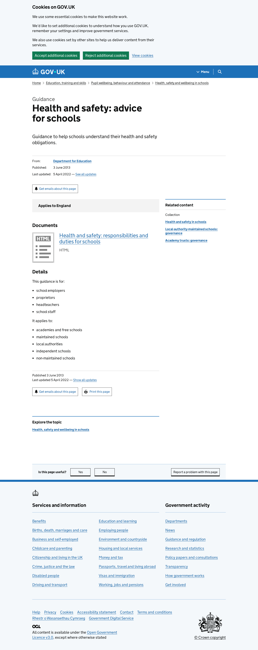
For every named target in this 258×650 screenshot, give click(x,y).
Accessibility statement (96, 612)
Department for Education (72, 161)
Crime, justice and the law (53, 566)
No (109, 472)
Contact (126, 612)
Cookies (66, 612)
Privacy (50, 612)
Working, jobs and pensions (121, 584)
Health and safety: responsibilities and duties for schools (103, 238)
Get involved (175, 584)
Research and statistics (184, 548)
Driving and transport (49, 584)
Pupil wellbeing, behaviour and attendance (120, 83)
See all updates (85, 174)
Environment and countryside (123, 539)
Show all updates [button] (85, 380)
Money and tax (111, 557)
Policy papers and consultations (191, 557)
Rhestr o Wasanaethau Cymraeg (58, 618)
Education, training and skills (66, 83)
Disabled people (45, 575)
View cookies (142, 55)
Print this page (99, 392)
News (170, 530)
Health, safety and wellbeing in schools (182, 83)
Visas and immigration (117, 575)
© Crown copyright (210, 637)
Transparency (176, 566)
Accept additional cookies (56, 55)
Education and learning (118, 521)
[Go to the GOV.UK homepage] (48, 72)
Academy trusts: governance (186, 240)
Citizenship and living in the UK (57, 557)
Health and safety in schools (185, 222)
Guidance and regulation (185, 539)
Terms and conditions (154, 612)
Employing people (113, 530)
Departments (176, 521)
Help (36, 612)
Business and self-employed (55, 539)
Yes (84, 472)
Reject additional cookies (106, 55)
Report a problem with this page (195, 472)
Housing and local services (121, 548)
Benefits (39, 521)
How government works (184, 575)
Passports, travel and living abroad (127, 566)
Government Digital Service (111, 618)
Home (36, 83)
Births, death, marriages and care (59, 530)
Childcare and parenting (52, 548)
